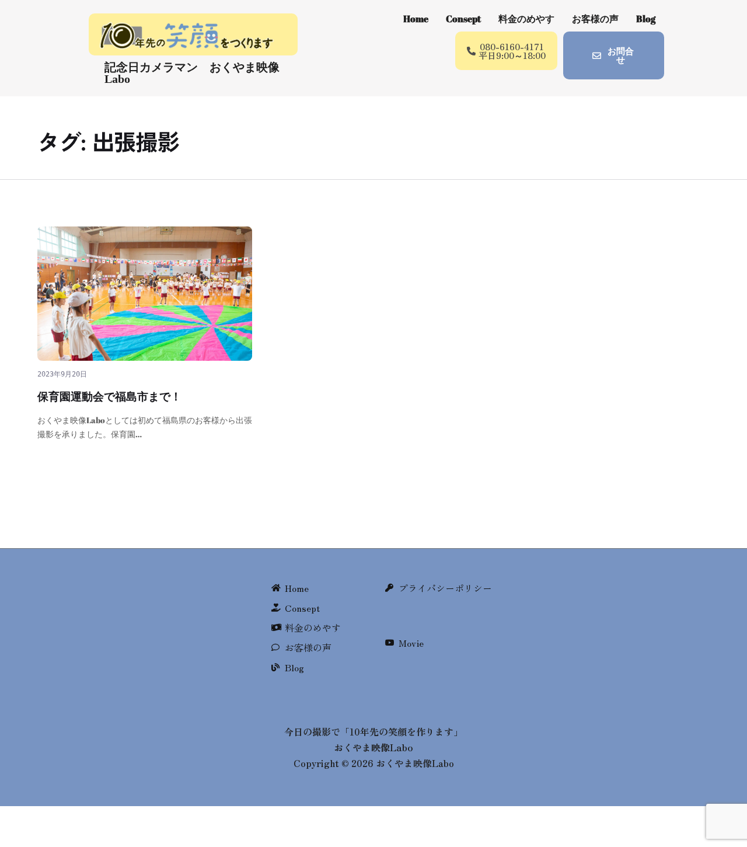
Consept (463, 18)
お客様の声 (595, 18)
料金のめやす (526, 18)
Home (415, 18)
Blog (645, 18)
